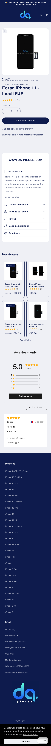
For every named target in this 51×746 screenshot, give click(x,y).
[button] (3, 15)
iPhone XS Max (12, 545)
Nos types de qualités (15, 648)
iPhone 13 (9, 489)
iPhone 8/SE (10, 575)
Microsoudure (11, 635)
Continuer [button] (25, 741)
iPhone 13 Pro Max (13, 477)
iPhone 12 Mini (11, 520)
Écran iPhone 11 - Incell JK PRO (13, 285)
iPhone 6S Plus (12, 594)
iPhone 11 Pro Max (13, 526)
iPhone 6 (9, 612)
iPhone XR (10, 557)
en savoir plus (12, 197)
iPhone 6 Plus (11, 606)
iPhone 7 (9, 588)
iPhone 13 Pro (11, 483)
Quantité (6, 105)
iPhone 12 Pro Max (13, 502)
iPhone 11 (9, 539)
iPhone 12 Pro (11, 508)
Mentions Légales (13, 660)
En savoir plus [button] (30, 734)
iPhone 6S (9, 600)
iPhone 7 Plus (11, 582)
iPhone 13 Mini (11, 496)
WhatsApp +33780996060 (17, 666)
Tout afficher (25, 340)
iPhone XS (10, 551)
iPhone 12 (9, 514)
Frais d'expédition (8, 80)
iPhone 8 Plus (11, 569)
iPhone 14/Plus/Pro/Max (16, 471)
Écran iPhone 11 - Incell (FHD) (13, 325)
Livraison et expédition (15, 642)
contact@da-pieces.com (16, 672)
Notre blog (10, 629)
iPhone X (9, 563)
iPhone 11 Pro (11, 532)
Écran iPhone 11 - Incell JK (37, 325)
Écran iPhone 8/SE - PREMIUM (36, 285)
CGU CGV (9, 654)
